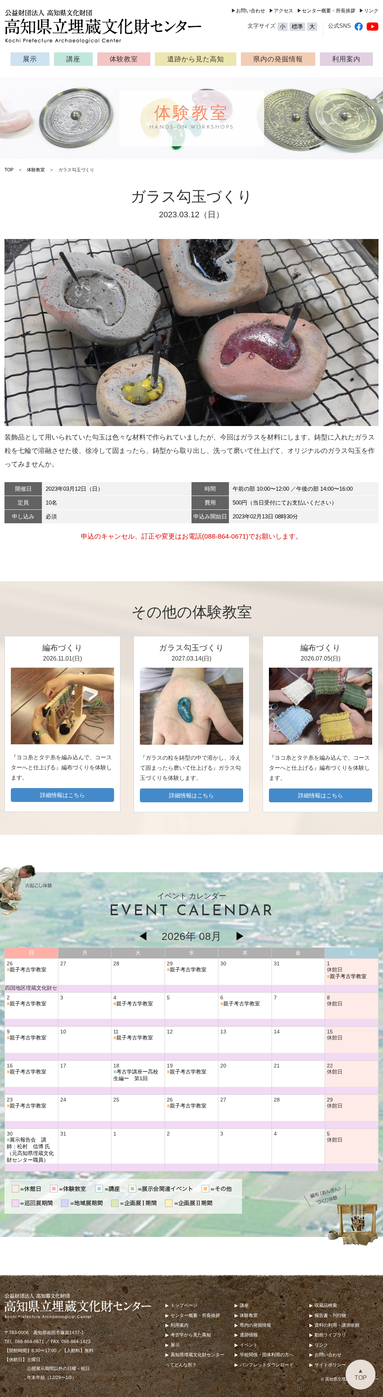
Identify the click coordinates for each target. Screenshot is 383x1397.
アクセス (283, 10)
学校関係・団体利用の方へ (267, 1354)
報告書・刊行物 (330, 1315)
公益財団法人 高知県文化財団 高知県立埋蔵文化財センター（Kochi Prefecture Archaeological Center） (107, 26)
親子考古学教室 (28, 969)
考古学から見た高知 (191, 1335)
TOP (8, 169)
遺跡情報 (249, 1335)
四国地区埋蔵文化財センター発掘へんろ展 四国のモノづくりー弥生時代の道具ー (31, 988)
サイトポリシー (330, 1364)
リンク (371, 10)
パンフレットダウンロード (267, 1364)
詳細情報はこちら (62, 795)
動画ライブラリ (330, 1335)
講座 (73, 59)
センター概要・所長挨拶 (328, 10)
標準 (297, 26)
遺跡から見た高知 (195, 59)
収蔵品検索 (326, 1305)
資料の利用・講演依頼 (337, 1325)
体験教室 (124, 59)
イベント (249, 1345)
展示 (30, 59)
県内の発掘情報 (278, 59)
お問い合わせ (250, 10)
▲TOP (361, 1374)
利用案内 (346, 59)
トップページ (184, 1305)
